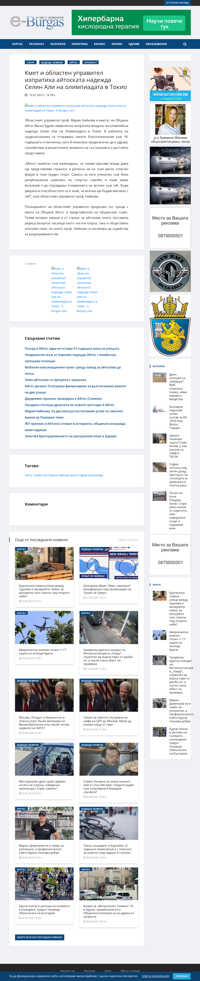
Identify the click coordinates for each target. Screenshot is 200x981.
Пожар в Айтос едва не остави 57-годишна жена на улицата (72, 348)
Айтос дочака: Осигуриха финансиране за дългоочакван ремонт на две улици (76, 389)
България (57, 44)
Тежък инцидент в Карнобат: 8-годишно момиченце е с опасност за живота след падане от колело (107, 849)
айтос (28, 475)
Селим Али (40, 475)
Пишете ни (67, 971)
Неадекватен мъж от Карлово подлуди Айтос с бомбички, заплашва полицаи (71, 358)
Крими (117, 44)
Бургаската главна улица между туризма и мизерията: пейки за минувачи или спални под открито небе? (44, 591)
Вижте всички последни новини (39, 937)
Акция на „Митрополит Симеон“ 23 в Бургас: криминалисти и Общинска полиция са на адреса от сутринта (108, 911)
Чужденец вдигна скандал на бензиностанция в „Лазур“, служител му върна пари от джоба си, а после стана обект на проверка (108, 657)
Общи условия (130, 971)
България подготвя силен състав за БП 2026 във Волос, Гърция (178, 417)
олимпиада (95, 475)
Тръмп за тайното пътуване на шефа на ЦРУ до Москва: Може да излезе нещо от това (107, 720)
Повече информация (155, 976)
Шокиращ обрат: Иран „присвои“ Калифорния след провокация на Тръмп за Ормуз (107, 589)
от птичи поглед (177, 2)
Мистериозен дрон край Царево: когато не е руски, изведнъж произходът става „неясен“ (42, 784)
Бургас (17, 44)
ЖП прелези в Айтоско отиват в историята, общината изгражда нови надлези (75, 426)
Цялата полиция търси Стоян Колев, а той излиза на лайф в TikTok (178, 445)
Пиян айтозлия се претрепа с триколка (55, 380)
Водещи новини (52, 62)
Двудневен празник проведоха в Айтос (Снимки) (63, 398)
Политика (80, 44)
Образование (156, 44)
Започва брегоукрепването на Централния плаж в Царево (71, 436)
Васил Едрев (79, 475)
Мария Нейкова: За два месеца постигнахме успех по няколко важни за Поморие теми (74, 414)
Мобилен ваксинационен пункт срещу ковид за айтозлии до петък (73, 370)
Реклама (89, 971)
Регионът (36, 44)
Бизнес (99, 44)
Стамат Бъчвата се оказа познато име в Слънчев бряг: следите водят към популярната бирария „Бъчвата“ (108, 786)
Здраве (134, 44)
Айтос (74, 62)
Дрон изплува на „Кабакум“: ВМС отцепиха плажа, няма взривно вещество (178, 386)
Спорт (31, 62)
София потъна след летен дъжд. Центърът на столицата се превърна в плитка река (178, 474)
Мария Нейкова (59, 475)
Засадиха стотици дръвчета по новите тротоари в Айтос (69, 405)
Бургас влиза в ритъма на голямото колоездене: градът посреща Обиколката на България (44, 909)
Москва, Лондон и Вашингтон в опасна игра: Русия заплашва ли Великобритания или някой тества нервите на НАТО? (44, 722)
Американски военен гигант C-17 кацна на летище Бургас (42, 651)
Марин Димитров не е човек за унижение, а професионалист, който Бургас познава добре (41, 849)
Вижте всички (128, 540)
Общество (20, 54)
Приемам (182, 976)
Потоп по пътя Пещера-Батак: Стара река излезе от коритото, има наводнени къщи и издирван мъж (178, 510)
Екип (108, 971)
